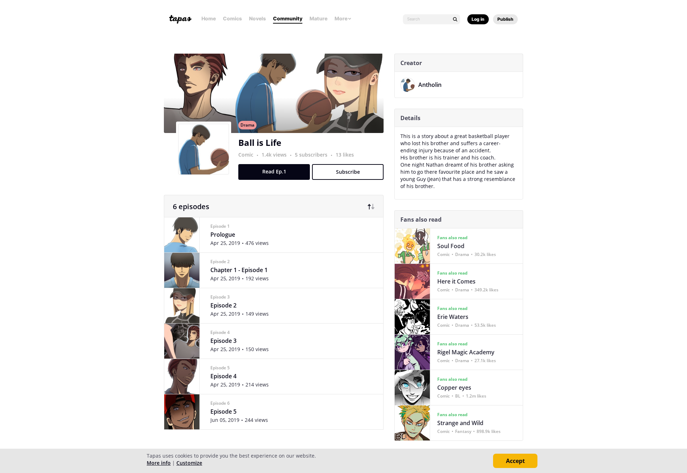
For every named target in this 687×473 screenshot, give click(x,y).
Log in (478, 19)
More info (159, 462)
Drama (247, 125)
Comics (232, 18)
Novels (257, 18)
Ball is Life (259, 142)
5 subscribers (312, 154)
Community (287, 18)
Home (208, 18)
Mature (318, 18)
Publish (505, 19)
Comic (245, 154)
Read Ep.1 (274, 171)
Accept (515, 461)
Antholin (430, 84)
